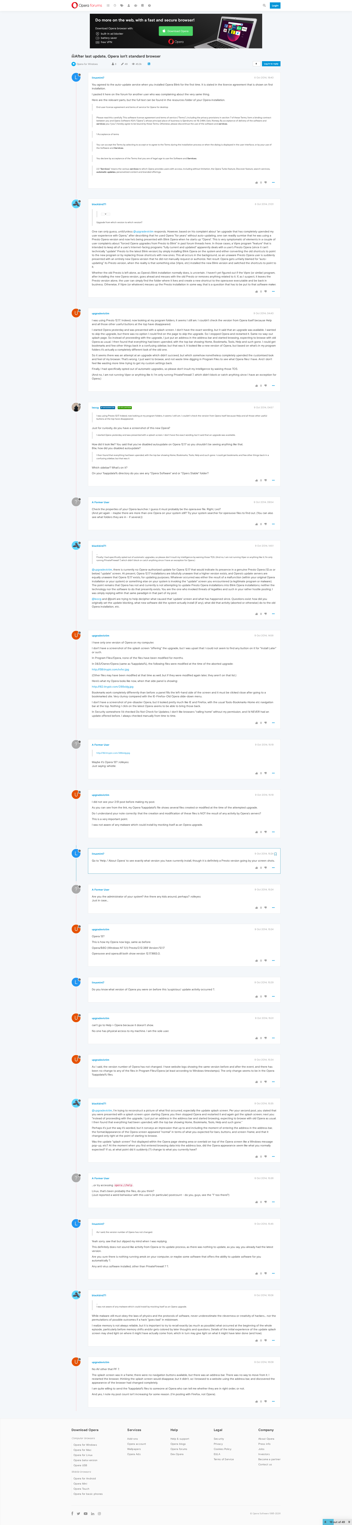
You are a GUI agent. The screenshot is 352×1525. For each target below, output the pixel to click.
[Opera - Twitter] (78, 1513)
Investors (264, 1454)
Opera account (136, 1443)
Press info (264, 1443)
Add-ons (132, 1438)
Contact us (265, 1464)
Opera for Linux (83, 1455)
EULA (217, 1454)
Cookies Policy (222, 1449)
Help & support (179, 1438)
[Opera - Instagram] (99, 1513)
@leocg (96, 598)
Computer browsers (83, 1438)
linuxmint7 (98, 77)
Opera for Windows (87, 64)
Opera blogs (178, 1443)
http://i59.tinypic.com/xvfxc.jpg (110, 669)
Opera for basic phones (88, 1493)
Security (219, 1438)
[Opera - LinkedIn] (92, 1513)
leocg (95, 407)
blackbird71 (99, 204)
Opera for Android (85, 1478)
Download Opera (178, 31)
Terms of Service (224, 1459)
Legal (218, 1430)
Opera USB (80, 1465)
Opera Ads (134, 1454)
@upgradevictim (143, 231)
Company (266, 1430)
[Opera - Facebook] (72, 1513)
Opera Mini (80, 1483)
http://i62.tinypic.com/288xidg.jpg (112, 686)
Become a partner (269, 1459)
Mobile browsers (81, 1471)
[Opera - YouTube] (85, 1513)
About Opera (266, 1438)
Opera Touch (81, 1488)
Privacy (218, 1443)
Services (134, 1430)
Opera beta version (85, 1460)
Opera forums (178, 1449)
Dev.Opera (177, 1454)
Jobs (261, 1449)
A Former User (100, 502)
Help (174, 1430)
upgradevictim (100, 313)
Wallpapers (134, 1449)
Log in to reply (271, 63)
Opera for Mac (82, 1449)
